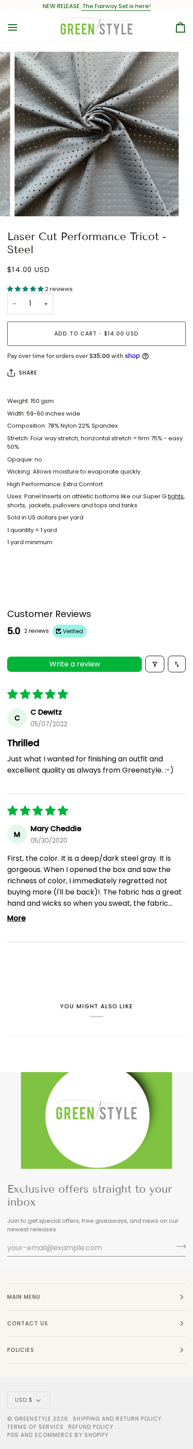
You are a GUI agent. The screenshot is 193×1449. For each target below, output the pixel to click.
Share (28, 372)
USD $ (24, 1400)
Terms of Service (35, 1427)
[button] (26, 289)
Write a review (74, 664)
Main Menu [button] (23, 1297)
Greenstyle (32, 1418)
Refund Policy (91, 1427)
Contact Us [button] (27, 1323)
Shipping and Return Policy (117, 1418)
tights (176, 496)
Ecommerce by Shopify (72, 1435)
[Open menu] (20, 27)
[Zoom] (31, 199)
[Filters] (154, 664)
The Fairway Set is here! (116, 6)
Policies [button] (20, 1350)
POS (13, 1435)
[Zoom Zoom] (96, 134)
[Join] (178, 1246)
